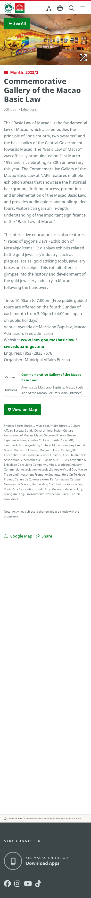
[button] (49, 9)
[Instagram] (17, 884)
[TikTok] (38, 884)
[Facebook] (7, 884)
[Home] (5, 818)
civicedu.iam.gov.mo (24, 346)
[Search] (72, 8)
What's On (15, 818)
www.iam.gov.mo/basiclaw (47, 340)
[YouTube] (28, 884)
